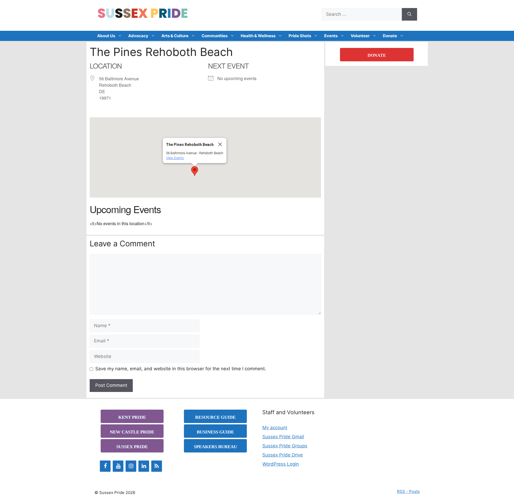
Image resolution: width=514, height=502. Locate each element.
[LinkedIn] (143, 466)
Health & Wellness (258, 35)
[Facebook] (105, 466)
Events (331, 35)
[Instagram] (131, 466)
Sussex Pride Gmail (283, 436)
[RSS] (156, 466)
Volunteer (360, 35)
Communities (215, 35)
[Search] (409, 14)
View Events (175, 158)
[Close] (220, 144)
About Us (106, 35)
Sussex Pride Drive (282, 455)
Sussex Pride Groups (284, 445)
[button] (194, 171)
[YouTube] (118, 466)
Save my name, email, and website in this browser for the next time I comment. (180, 368)
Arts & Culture (174, 35)
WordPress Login (280, 464)
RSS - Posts (408, 491)
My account (274, 427)
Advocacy (138, 35)
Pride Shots (300, 35)
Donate (390, 35)
